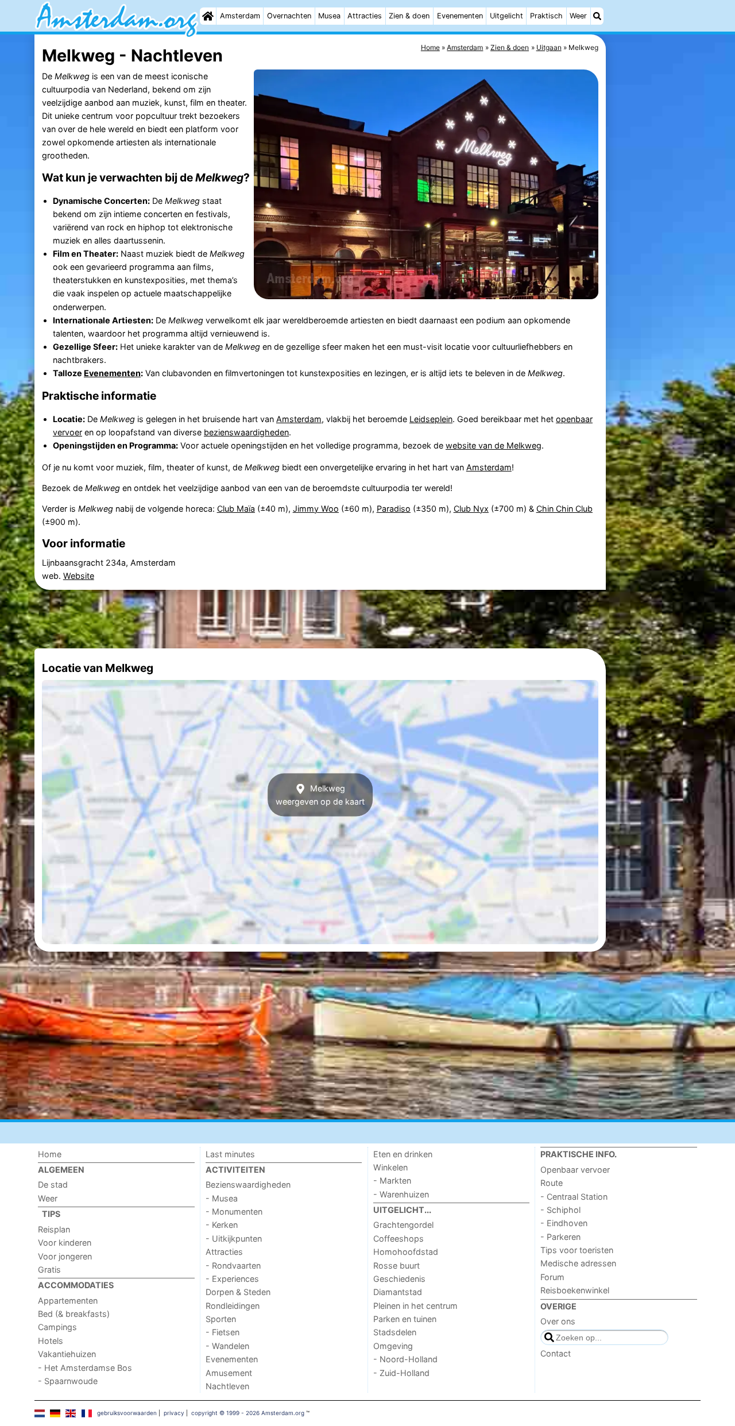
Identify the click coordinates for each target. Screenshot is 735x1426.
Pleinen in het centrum (415, 1306)
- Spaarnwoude (68, 1381)
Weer (578, 15)
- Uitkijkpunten (234, 1238)
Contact (555, 1353)
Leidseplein (430, 419)
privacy (174, 1412)
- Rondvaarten (233, 1265)
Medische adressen (578, 1263)
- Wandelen (227, 1346)
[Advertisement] (655, 298)
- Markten (392, 1180)
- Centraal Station (574, 1196)
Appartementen (68, 1300)
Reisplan (54, 1229)
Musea (329, 15)
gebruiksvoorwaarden (127, 1412)
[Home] (208, 16)
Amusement (229, 1373)
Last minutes (230, 1154)
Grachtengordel (403, 1225)
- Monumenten (234, 1211)
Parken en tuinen (404, 1319)
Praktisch (546, 15)
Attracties (364, 15)
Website (78, 576)
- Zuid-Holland (401, 1373)
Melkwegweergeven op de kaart (320, 794)
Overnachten (289, 15)
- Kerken (222, 1225)
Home (49, 1154)
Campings (57, 1327)
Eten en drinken (402, 1154)
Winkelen (390, 1167)
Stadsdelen (394, 1332)
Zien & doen (409, 15)
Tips (51, 1214)
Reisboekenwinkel (574, 1290)
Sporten (221, 1319)
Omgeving (393, 1346)
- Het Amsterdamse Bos (85, 1368)
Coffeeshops (398, 1238)
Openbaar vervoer (575, 1169)
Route (551, 1183)
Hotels (50, 1341)
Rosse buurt (396, 1265)
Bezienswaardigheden (248, 1184)
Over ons (557, 1321)
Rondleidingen (233, 1306)
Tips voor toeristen (576, 1250)
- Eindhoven (563, 1223)
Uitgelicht (506, 15)
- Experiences (232, 1279)
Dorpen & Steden (238, 1292)
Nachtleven (227, 1386)
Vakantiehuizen (67, 1354)
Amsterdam (240, 15)
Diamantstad (397, 1292)
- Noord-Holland (405, 1359)
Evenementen (460, 15)
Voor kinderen (64, 1242)
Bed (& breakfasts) (74, 1314)
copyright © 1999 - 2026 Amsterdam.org (247, 1412)
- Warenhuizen (401, 1194)
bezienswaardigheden (246, 432)
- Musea (222, 1198)
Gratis (49, 1269)
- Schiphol (560, 1210)
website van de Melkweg (493, 445)
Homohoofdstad (405, 1252)
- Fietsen (222, 1332)
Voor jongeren (65, 1256)
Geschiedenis (399, 1279)
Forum (552, 1277)
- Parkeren (560, 1237)
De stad (53, 1184)
